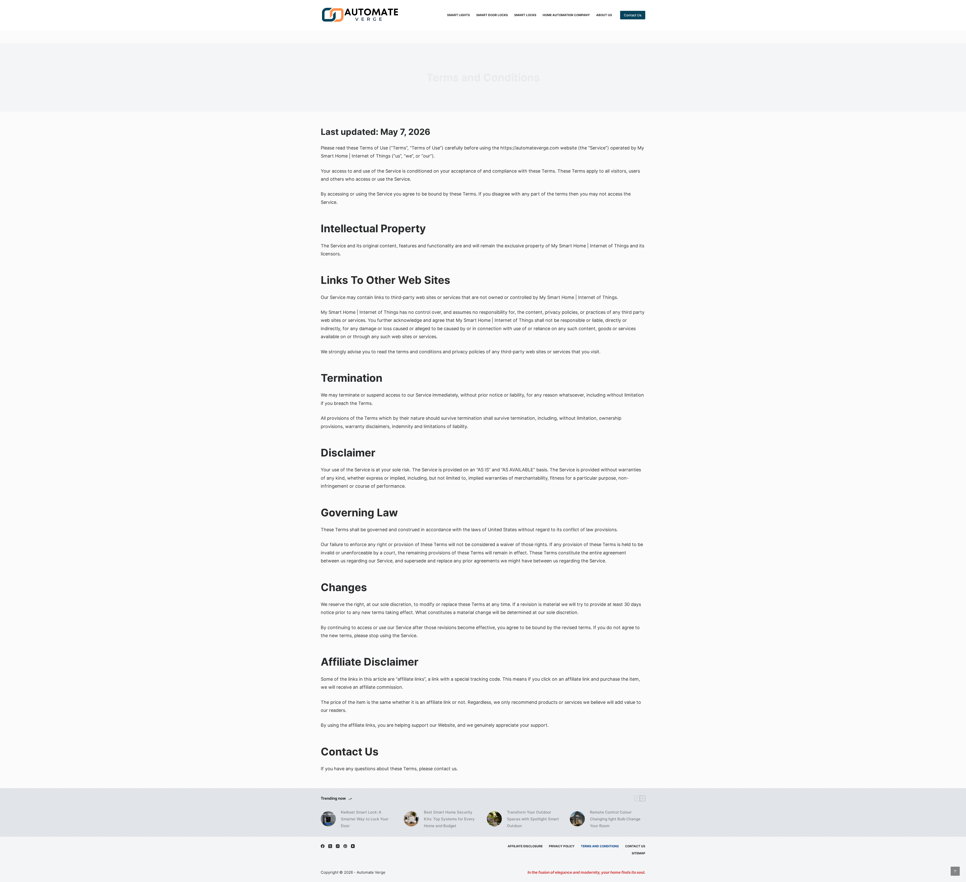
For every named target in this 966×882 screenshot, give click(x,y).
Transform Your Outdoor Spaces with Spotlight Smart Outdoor (533, 819)
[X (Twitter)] (330, 846)
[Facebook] (323, 846)
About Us (604, 15)
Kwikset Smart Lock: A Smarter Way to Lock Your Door (364, 819)
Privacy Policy (562, 846)
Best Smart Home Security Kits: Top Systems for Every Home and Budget (449, 819)
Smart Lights (458, 15)
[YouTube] (353, 846)
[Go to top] (955, 871)
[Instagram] (338, 846)
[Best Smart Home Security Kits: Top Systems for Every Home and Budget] (411, 818)
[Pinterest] (345, 846)
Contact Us (632, 15)
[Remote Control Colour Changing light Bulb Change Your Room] (577, 818)
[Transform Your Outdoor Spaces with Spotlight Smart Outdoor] (494, 818)
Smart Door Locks (492, 15)
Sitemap (638, 853)
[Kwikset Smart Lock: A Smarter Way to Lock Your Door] (328, 818)
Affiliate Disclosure (525, 846)
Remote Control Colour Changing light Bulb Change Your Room (615, 819)
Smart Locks (525, 15)
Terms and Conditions (600, 846)
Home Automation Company (566, 15)
